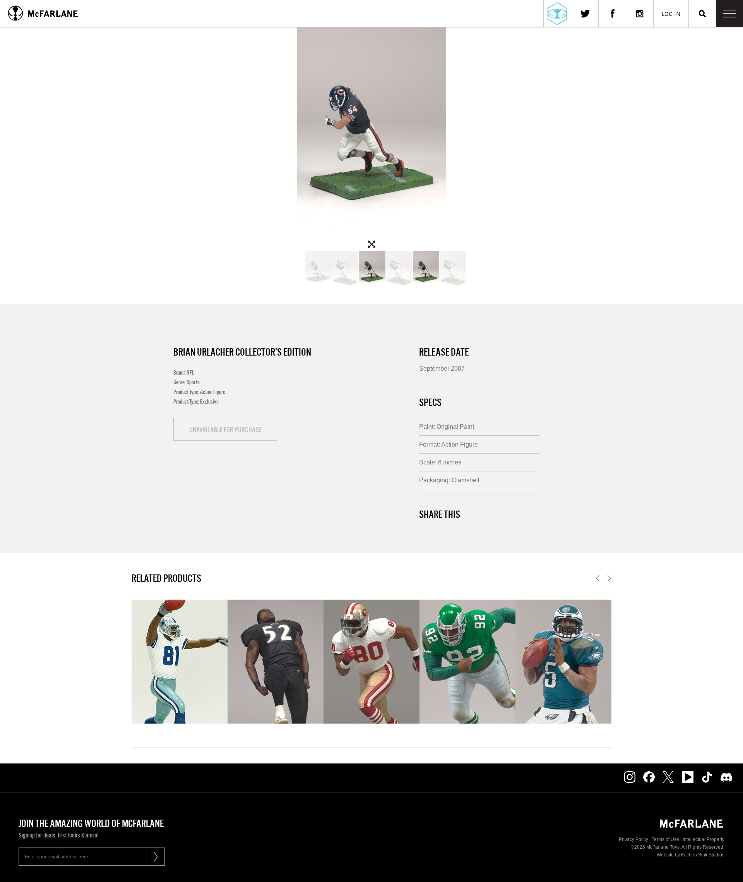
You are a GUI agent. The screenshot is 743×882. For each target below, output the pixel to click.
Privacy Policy (633, 839)
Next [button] (609, 578)
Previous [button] (598, 578)
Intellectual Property (703, 839)
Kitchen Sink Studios (702, 855)
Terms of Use (665, 839)
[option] (371, 139)
